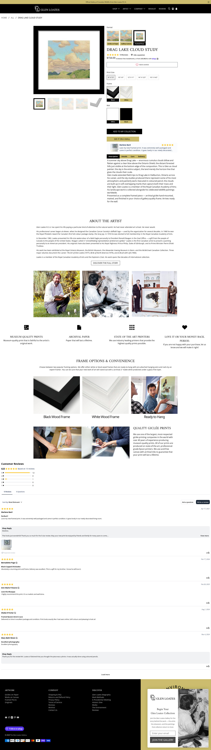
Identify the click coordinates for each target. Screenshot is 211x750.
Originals (8, 702)
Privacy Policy (53, 700)
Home (4, 18)
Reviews (162, 9)
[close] (208, 2)
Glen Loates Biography (101, 694)
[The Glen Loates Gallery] (47, 8)
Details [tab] (124, 156)
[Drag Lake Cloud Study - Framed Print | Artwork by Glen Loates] (68, 60)
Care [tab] (132, 156)
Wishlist (152, 9)
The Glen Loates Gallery (18, 735)
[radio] (113, 37)
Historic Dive (97, 702)
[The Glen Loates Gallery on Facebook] (9, 718)
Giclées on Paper (12, 694)
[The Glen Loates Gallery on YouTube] (18, 718)
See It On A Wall (122, 139)
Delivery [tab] (141, 156)
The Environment (99, 707)
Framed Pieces (11, 700)
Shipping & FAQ (54, 694)
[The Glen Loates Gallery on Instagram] (12, 718)
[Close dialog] (206, 691)
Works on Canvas (12, 697)
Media (94, 705)
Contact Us (52, 710)
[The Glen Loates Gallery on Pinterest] (15, 718)
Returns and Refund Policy (59, 697)
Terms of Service (55, 702)
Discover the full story (105, 263)
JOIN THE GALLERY (162, 740)
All (12, 18)
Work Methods (98, 697)
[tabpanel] (142, 180)
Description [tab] (113, 156)
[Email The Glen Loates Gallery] (6, 718)
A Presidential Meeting (101, 700)
